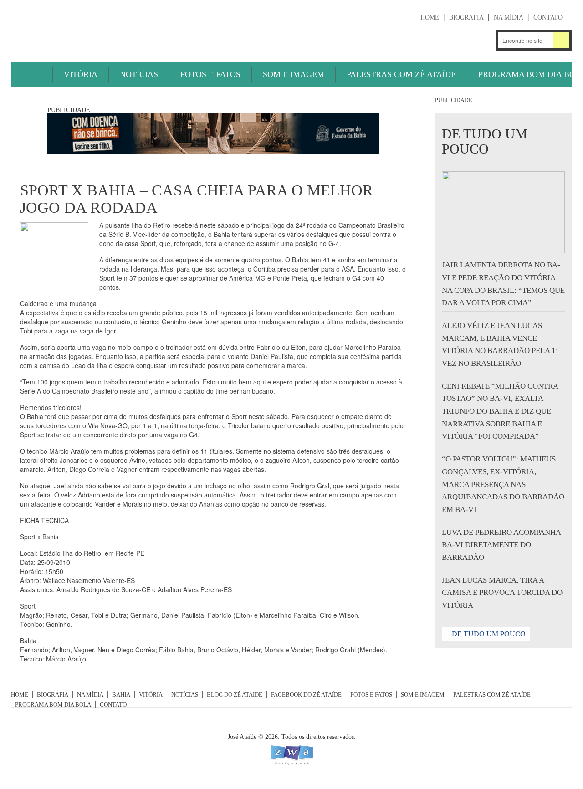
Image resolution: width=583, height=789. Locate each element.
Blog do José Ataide (458, 40)
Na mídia (508, 17)
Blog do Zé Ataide (234, 694)
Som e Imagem (293, 74)
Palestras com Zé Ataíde (401, 74)
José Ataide (79, 28)
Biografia (466, 17)
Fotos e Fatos (210, 74)
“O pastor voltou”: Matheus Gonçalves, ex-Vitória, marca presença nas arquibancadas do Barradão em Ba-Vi (503, 484)
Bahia (121, 694)
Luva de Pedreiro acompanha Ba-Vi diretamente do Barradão (501, 545)
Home (429, 17)
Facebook (482, 40)
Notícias (139, 74)
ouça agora (397, 41)
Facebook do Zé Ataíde (306, 694)
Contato (548, 17)
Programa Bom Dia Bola (53, 704)
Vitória (80, 74)
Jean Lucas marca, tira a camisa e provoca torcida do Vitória (502, 593)
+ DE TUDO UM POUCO (486, 634)
